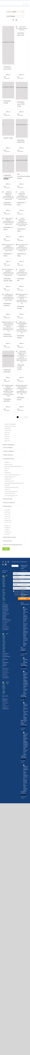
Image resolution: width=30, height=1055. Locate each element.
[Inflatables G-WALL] (22, 195)
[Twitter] (5, 562)
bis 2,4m (7, 512)
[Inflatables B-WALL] (22, 247)
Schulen (7, 489)
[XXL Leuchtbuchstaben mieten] (22, 163)
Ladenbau (7, 479)
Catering (7, 462)
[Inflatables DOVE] (22, 390)
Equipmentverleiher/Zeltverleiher (13, 466)
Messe (6, 485)
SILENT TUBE (8, 138)
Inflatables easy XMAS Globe (21, 104)
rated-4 (6, 438)
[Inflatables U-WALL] (22, 222)
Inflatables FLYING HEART (20, 367)
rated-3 (6, 436)
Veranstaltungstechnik (10, 495)
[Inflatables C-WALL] (8, 247)
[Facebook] (3, 562)
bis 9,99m (7, 520)
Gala (6, 470)
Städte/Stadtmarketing (11, 491)
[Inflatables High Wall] (22, 28)
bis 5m (7, 516)
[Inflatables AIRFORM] (8, 359)
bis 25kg (7, 532)
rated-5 (7, 440)
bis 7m (7, 518)
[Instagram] (8, 562)
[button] (6, 77)
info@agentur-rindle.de (24, 595)
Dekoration (8, 464)
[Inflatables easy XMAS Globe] (22, 90)
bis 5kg (7, 534)
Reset (6, 549)
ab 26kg (7, 525)
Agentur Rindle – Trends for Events (24, 567)
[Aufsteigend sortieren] (22, 11)
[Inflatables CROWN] (8, 297)
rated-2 (6, 434)
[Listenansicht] (16, 19)
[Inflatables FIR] (22, 272)
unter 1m (7, 522)
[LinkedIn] (3, 564)
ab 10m (7, 510)
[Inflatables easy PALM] (8, 45)
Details (8, 74)
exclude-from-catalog (10, 424)
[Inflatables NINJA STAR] (8, 326)
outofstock (7, 430)
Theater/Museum (9, 493)
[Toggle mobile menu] (27, 3)
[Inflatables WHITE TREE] (8, 272)
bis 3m (7, 514)
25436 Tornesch (23, 574)
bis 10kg (7, 527)
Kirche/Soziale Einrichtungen (12, 474)
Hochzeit (7, 472)
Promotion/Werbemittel (11, 487)
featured (7, 428)
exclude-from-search (9, 426)
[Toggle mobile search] (24, 3)
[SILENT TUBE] (8, 127)
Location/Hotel (9, 481)
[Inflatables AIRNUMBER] (8, 164)
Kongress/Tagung (9, 476)
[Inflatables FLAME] (22, 299)
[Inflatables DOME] (8, 90)
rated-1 (6, 432)
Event (7, 468)
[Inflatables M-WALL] (8, 221)
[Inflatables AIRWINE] (8, 391)
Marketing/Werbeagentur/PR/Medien (14, 483)
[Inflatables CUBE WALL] (8, 195)
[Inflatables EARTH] (22, 327)
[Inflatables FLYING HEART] (22, 357)
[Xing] (5, 564)
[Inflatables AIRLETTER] (22, 128)
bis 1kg (6, 529)
